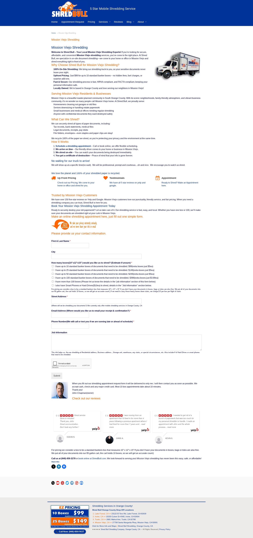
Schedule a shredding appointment (73, 146)
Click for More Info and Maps (104, 526)
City (53, 252)
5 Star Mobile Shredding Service (112, 9)
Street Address (59, 296)
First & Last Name (60, 241)
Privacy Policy (164, 529)
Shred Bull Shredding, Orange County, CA (135, 526)
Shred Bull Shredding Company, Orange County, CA (120, 529)
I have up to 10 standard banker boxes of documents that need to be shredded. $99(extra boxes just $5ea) (104, 266)
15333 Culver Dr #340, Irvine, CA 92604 (122, 516)
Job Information (59, 332)
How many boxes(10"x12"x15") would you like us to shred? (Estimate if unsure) (91, 263)
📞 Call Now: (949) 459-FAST (70, 531)
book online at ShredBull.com (92, 458)
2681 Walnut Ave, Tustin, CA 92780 (121, 519)
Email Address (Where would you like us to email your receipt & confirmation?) (91, 311)
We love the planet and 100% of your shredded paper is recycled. (85, 173)
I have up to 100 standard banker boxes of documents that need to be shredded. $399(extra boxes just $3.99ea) (106, 278)
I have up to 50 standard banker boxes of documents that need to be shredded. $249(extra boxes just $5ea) (104, 274)
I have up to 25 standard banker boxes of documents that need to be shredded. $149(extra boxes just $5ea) (104, 270)
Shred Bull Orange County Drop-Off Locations (113, 510)
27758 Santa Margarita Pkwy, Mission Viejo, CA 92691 (135, 522)
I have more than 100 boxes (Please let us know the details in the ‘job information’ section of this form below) (105, 282)
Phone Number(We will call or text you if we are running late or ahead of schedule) (92, 321)
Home (53, 33)
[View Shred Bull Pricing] (70, 516)
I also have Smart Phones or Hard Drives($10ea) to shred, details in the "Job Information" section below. (103, 285)
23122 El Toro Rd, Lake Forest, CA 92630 (128, 514)
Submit (56, 376)
